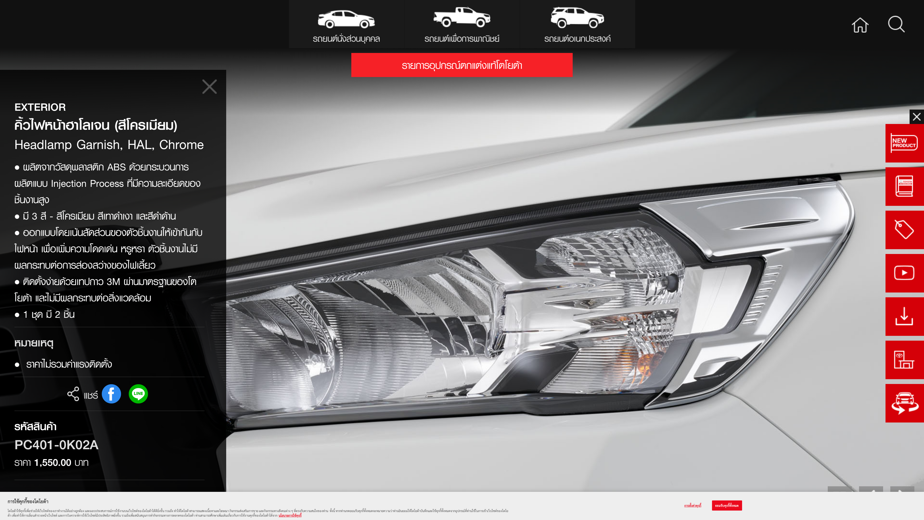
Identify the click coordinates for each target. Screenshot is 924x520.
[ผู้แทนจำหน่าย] (905, 360)
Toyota (51, 24)
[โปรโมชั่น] (905, 230)
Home (860, 24)
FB (111, 393)
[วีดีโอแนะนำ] (905, 273)
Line (138, 393)
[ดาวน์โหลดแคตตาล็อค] (905, 316)
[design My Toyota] (905, 403)
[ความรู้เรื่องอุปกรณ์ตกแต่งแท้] (905, 186)
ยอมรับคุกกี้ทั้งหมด (727, 505)
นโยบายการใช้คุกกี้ (290, 515)
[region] (462, 506)
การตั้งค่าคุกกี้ (692, 505)
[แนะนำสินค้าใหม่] (905, 143)
